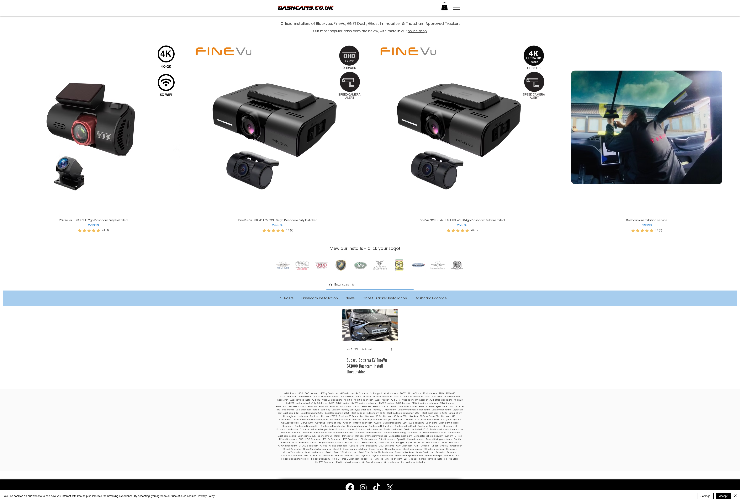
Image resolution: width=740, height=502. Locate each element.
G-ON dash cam (450, 442)
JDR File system (393, 459)
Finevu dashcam (308, 442)
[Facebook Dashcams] (350, 487)
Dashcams (454, 432)
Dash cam (431, 423)
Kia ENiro (453, 459)
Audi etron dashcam (441, 400)
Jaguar (413, 459)
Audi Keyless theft (300, 400)
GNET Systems (386, 446)
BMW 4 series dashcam (425, 403)
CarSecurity (307, 423)
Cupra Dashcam (392, 423)
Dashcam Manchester (333, 426)
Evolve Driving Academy (439, 439)
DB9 (405, 423)
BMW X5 (334, 406)
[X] (389, 487)
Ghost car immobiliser (355, 449)
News (350, 298)
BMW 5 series (447, 403)
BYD (278, 410)
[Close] (735, 496)
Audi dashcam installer (415, 400)
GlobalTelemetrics (293, 452)
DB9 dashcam (416, 423)
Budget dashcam (393, 419)
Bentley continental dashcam (414, 410)
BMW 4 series (403, 403)
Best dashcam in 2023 (434, 413)
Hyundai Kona (451, 455)
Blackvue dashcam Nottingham (311, 419)
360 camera (312, 393)
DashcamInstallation (434, 432)
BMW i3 (423, 406)
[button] (444, 6)
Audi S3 (348, 400)
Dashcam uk (414, 432)
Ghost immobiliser (412, 449)
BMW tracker (457, 406)
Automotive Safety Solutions (311, 403)
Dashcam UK (450, 426)
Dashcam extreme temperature (317, 429)
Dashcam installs (343, 432)
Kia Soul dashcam (372, 462)
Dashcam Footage (431, 298)
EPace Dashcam (288, 439)
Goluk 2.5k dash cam (345, 452)
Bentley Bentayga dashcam (356, 410)
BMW (331, 403)
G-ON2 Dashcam (287, 446)
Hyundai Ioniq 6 (433, 455)
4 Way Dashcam (329, 393)
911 (409, 393)
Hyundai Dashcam (383, 455)
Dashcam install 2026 (416, 429)
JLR (405, 459)
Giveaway (451, 449)
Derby (337, 436)
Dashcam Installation (319, 298)
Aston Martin (305, 396)
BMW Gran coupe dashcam (291, 406)
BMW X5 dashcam (350, 406)
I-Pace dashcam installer (295, 459)
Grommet (452, 452)
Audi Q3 (316, 400)
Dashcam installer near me (316, 432)
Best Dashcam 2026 (312, 413)
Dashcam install (393, 429)
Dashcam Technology (429, 426)
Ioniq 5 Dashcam (350, 459)
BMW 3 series (386, 403)
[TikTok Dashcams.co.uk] (376, 487)
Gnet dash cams (314, 452)
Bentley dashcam (441, 410)
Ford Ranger (397, 442)
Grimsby (440, 452)
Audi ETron (282, 400)
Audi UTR (395, 400)
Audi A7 (398, 396)
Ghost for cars (393, 449)
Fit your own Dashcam (331, 442)
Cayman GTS (334, 423)
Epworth (401, 439)
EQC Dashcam (313, 439)
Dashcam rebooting (395, 432)
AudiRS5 (290, 403)
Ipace (364, 459)
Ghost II (337, 449)
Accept (723, 496)
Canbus (408, 419)
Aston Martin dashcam (326, 396)
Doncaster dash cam (400, 436)
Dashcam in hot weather (369, 429)
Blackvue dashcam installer (345, 419)
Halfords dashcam (291, 455)
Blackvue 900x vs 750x (395, 416)
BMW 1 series (343, 403)
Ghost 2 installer (292, 449)
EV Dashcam (334, 439)
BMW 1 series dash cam (364, 403)
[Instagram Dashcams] (363, 487)
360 (301, 393)
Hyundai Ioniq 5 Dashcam (409, 455)
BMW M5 (323, 406)
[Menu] (456, 7)
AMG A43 (450, 393)
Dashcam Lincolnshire (307, 426)
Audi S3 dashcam (363, 400)
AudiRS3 (458, 400)
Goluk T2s (363, 452)
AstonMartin (347, 396)
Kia (445, 459)
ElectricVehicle (369, 439)
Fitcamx (349, 442)
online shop (417, 31)
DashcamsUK (325, 436)
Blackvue (314, 416)
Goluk (328, 452)
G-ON (417, 442)
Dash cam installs (449, 423)
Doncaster (347, 436)
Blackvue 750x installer (351, 416)
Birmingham (455, 413)
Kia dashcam (391, 462)
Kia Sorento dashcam (348, 462)
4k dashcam (391, 393)
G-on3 (323, 446)
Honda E (349, 455)
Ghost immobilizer (434, 449)
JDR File (379, 459)
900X (403, 393)
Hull (358, 455)
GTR (416, 446)
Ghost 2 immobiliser (451, 446)
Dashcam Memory (357, 426)
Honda (339, 455)
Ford (357, 442)
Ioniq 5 (335, 459)
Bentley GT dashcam (384, 410)
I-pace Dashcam (320, 459)
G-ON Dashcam (430, 442)
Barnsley (325, 410)
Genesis (425, 446)
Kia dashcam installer (413, 462)
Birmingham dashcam (295, 416)
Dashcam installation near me (446, 429)
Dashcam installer (290, 432)
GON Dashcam (404, 446)
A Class (416, 393)
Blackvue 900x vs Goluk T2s (424, 416)
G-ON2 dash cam (308, 446)
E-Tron (458, 436)
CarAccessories (290, 423)
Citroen (347, 423)
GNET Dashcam (368, 446)
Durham (449, 436)
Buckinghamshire (372, 419)
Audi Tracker (382, 400)
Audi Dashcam (452, 396)
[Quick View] (93, 127)
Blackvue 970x (449, 416)
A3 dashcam (430, 393)
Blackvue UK (285, 419)
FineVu (457, 439)
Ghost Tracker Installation (384, 298)
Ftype (409, 442)
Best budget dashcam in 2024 (403, 413)
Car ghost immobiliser (427, 419)
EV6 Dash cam (351, 439)
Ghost (434, 446)
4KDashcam (347, 393)
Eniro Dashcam (387, 439)
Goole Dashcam (425, 452)
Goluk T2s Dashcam (382, 452)
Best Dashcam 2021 (288, 413)
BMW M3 (312, 406)
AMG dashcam (288, 396)
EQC (301, 439)
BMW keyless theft (438, 406)
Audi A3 (367, 396)
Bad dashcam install (307, 410)
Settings (705, 496)
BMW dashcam (381, 406)
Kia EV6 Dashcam (324, 462)
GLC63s (353, 446)
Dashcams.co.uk (287, 436)
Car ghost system (451, 419)
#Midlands (290, 393)
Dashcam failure (345, 429)
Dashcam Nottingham (381, 426)
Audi (358, 396)
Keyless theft (435, 459)
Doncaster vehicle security (428, 436)
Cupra (377, 423)
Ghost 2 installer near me (317, 449)
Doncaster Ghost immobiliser (371, 436)
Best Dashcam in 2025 (337, 413)
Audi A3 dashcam (382, 396)
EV (324, 439)
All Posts (286, 298)
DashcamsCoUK (307, 436)
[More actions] (392, 349)
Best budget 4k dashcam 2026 (368, 413)
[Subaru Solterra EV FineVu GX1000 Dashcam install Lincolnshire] (370, 325)
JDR (371, 459)
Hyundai (366, 455)
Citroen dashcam (362, 423)
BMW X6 (366, 406)
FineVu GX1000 (289, 442)
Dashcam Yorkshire (287, 429)
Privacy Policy (206, 496)
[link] (93, 230)
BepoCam (458, 410)
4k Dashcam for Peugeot (369, 393)
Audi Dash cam (433, 396)
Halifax (307, 455)
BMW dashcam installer (404, 406)
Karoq (422, 459)
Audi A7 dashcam (413, 396)
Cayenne (320, 423)
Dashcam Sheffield (405, 426)
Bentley (336, 410)
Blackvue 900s (373, 416)
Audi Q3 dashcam (332, 400)
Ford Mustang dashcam (375, 442)
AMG (441, 393)
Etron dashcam (415, 439)
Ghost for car (376, 449)
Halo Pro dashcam (323, 455)
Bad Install (288, 410)
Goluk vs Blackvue (404, 452)
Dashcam (288, 426)
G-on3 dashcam (338, 446)
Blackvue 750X (329, 416)
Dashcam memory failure (368, 432)
